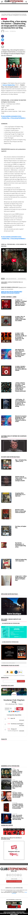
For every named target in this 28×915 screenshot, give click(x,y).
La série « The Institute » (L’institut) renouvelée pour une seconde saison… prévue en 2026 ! (17, 772)
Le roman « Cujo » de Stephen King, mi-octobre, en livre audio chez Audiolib (20, 318)
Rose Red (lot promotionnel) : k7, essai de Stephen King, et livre (20, 545)
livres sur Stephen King (11, 278)
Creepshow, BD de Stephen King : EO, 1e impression (20, 494)
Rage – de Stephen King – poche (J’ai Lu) (20, 460)
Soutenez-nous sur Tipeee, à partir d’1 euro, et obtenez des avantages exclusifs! (21, 478)
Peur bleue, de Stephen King (20, 527)
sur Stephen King (22, 278)
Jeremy (6, 31)
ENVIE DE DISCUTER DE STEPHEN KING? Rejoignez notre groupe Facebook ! (11, 292)
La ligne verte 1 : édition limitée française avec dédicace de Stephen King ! (21, 578)
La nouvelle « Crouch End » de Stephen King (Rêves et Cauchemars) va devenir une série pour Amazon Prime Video (17, 785)
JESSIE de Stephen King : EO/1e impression (21, 560)
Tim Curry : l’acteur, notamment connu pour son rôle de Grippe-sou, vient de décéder (17, 795)
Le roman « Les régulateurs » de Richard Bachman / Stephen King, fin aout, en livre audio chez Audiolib (21, 302)
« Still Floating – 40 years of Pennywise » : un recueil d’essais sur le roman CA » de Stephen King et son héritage (20, 403)
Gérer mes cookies (14, 909)
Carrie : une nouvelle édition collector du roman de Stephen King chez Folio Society (17, 817)
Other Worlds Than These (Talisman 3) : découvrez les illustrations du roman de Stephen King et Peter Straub (20, 353)
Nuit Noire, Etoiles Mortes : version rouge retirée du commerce (20, 511)
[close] (27, 909)
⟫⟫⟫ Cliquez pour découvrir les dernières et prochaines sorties (11, 838)
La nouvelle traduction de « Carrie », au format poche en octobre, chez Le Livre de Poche (17, 806)
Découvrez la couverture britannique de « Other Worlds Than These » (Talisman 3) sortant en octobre (21, 418)
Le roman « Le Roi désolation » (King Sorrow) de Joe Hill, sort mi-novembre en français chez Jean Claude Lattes (21, 336)
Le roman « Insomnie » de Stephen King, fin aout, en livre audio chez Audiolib (21, 368)
